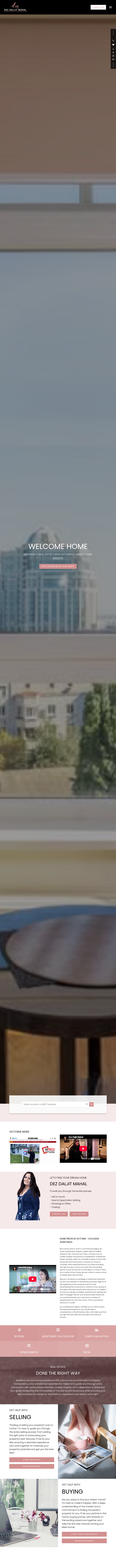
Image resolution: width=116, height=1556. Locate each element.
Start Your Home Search (84, 1534)
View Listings (79, 1214)
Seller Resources (32, 1466)
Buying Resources (84, 1541)
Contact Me (98, 7)
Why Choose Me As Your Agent (58, 566)
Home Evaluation (31, 1460)
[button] (98, 7)
